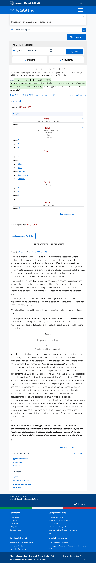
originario (31, 59)
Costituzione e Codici (56, 517)
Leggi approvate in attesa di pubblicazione (63, 530)
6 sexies (21, 178)
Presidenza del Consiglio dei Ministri (22, 542)
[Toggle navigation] (80, 10)
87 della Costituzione (38, 251)
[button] (51, 50)
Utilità (51, 533)
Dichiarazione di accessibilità (21, 559)
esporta (15, 477)
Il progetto (13, 520)
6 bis (20, 163)
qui (53, 21)
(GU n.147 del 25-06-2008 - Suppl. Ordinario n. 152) (33, 95)
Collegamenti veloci (16, 526)
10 (19, 198)
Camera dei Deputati (17, 546)
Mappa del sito (44, 556)
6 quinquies (23, 175)
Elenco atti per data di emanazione (60, 520)
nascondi (17, 101)
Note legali (32, 556)
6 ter (20, 167)
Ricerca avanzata (77, 37)
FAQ (52, 556)
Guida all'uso (14, 523)
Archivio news (14, 517)
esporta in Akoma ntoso (21, 480)
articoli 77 (22, 251)
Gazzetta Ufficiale (55, 523)
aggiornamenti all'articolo (22, 236)
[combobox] (48, 29)
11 (19, 208)
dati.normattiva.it (39, 559)
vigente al (19, 50)
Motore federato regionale (57, 526)
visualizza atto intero (77, 95)
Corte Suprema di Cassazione (59, 542)
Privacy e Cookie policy (18, 556)
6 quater (21, 171)
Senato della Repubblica (18, 549)
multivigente (67, 59)
